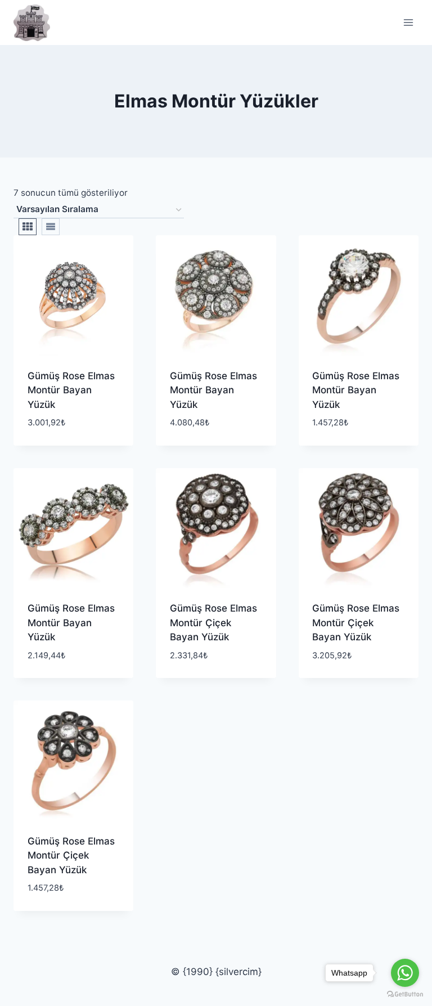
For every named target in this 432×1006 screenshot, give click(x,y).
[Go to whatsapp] (405, 973)
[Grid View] (28, 226)
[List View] (51, 226)
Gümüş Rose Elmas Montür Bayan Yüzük (71, 390)
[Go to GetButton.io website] (405, 994)
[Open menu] (408, 22)
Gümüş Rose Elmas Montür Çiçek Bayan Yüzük (213, 623)
